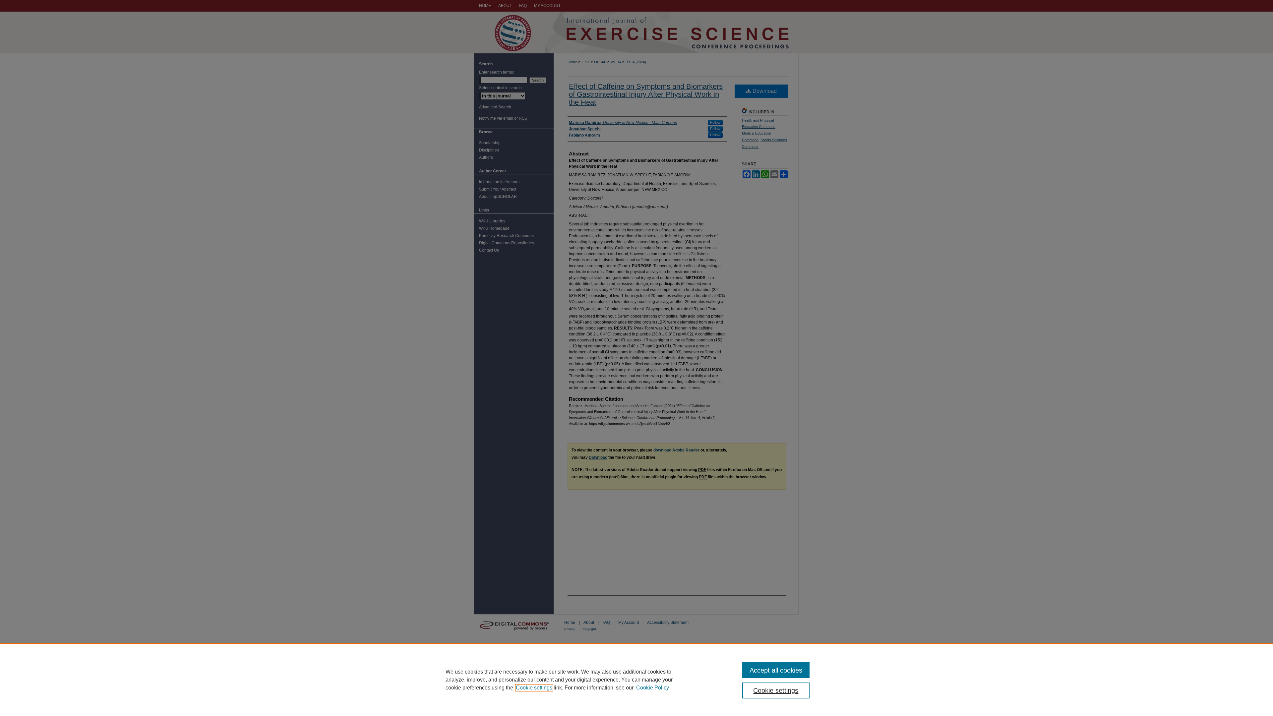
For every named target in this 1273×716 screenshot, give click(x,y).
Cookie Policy (652, 687)
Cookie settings (534, 687)
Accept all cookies (776, 670)
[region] (636, 679)
